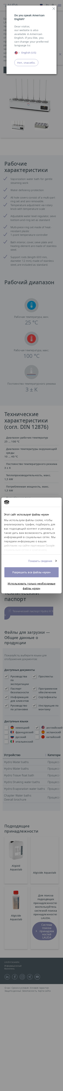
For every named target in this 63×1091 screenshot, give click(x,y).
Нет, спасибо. (26, 62)
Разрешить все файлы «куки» (31, 572)
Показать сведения (40, 561)
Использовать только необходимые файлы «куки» (31, 586)
